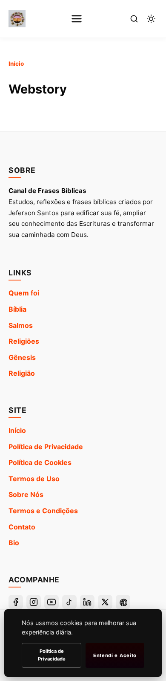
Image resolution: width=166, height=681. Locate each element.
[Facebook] (16, 602)
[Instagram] (33, 602)
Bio (14, 542)
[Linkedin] (87, 602)
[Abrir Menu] (76, 19)
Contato (22, 527)
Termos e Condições (43, 510)
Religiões (24, 341)
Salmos (21, 325)
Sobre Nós (26, 494)
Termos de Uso (34, 478)
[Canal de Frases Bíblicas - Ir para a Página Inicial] (17, 18)
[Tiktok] (69, 602)
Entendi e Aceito (115, 655)
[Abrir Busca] (134, 18)
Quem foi (24, 293)
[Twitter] (105, 602)
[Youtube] (51, 602)
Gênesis (22, 357)
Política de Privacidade (46, 446)
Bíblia (17, 309)
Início (16, 63)
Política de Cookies (40, 462)
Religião (22, 373)
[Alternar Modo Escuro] (151, 18)
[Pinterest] (123, 602)
